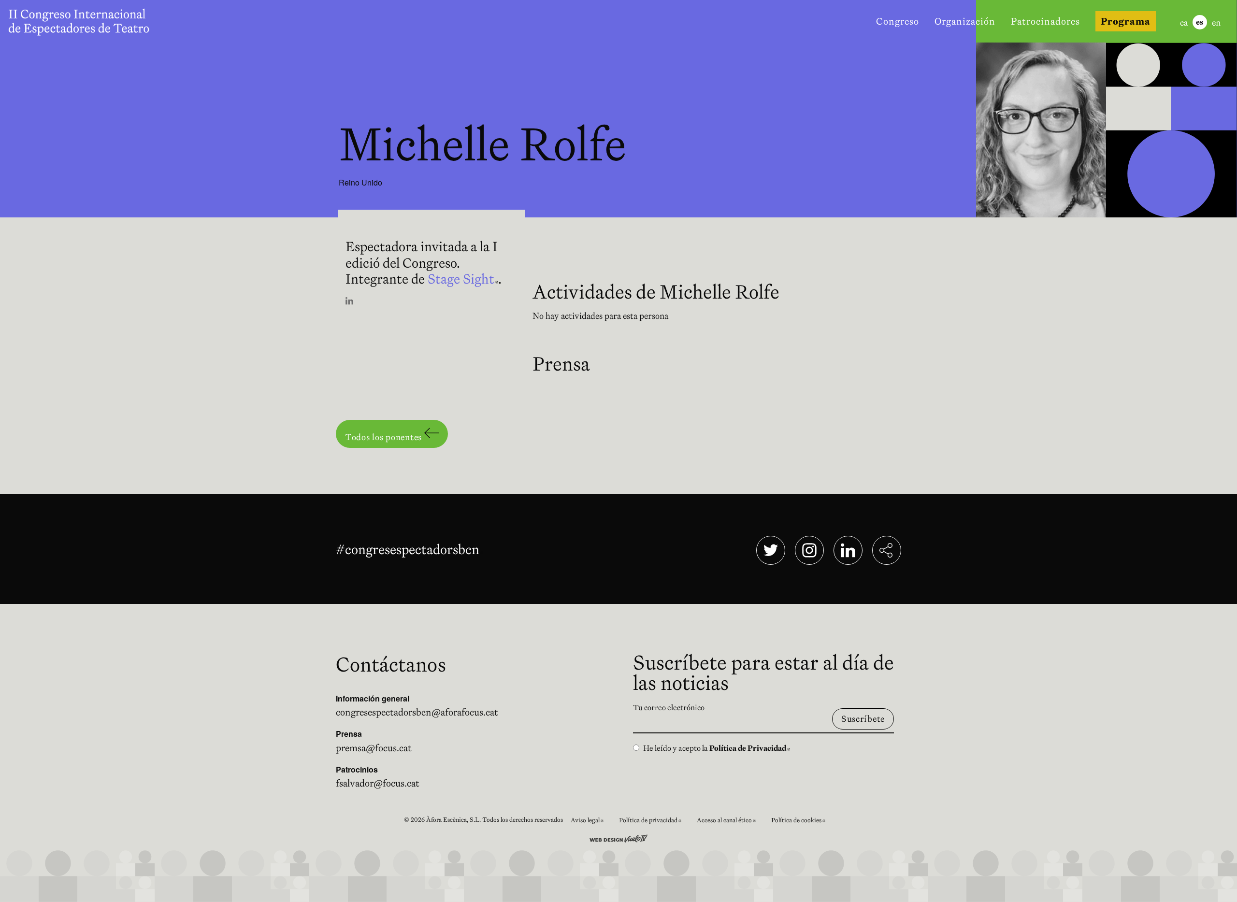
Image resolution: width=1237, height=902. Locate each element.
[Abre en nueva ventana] (349, 301)
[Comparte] (886, 550)
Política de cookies (802, 821)
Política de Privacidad (749, 748)
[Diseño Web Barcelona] (618, 837)
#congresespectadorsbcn (409, 549)
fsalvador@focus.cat (377, 783)
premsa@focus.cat (374, 748)
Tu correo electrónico (669, 707)
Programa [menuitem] (1126, 21)
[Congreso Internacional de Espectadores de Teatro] (81, 21)
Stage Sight (463, 279)
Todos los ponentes (384, 437)
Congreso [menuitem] (897, 21)
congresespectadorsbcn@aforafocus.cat (417, 712)
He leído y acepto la (716, 748)
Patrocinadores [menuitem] (1045, 21)
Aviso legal (591, 821)
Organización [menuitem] (965, 21)
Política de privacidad (654, 821)
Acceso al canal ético (730, 821)
